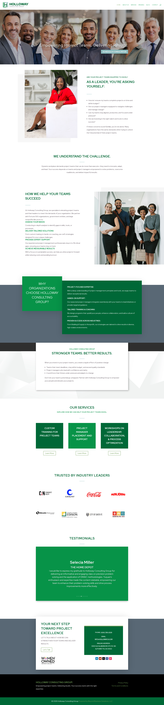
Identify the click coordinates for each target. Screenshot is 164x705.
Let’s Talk (46, 650)
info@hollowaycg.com (103, 639)
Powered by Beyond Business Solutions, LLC (95, 701)
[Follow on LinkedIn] (96, 658)
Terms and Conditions (119, 686)
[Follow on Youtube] (100, 658)
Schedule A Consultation (114, 52)
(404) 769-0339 (106, 632)
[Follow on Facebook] (107, 658)
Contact (155, 5)
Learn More (49, 453)
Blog (148, 5)
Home (118, 5)
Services (133, 5)
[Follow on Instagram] (110, 658)
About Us (126, 5)
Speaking (141, 5)
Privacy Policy (123, 683)
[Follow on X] (103, 658)
